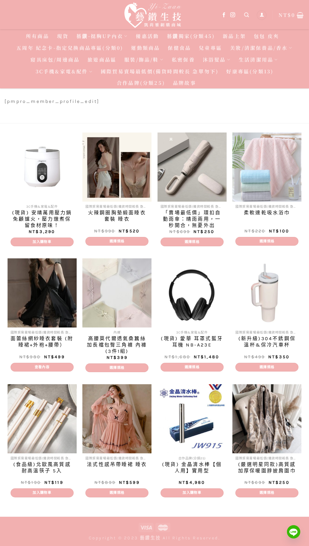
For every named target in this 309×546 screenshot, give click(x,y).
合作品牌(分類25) (141, 82)
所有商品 (37, 36)
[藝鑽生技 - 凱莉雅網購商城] (154, 15)
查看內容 (42, 367)
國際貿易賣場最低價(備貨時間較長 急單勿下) (159, 71)
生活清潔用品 (256, 59)
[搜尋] (247, 15)
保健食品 (179, 47)
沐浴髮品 (214, 59)
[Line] (293, 531)
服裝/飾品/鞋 (141, 59)
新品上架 (234, 36)
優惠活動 (147, 36)
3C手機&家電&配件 (62, 71)
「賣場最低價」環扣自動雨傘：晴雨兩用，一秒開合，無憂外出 (192, 219)
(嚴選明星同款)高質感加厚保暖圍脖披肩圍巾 (267, 467)
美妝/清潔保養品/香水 (259, 47)
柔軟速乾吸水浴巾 (267, 213)
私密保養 (183, 59)
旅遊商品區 (102, 59)
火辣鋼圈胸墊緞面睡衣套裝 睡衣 (117, 216)
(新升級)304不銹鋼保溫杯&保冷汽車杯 (267, 342)
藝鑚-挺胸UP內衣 (99, 36)
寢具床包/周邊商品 (55, 59)
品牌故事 (184, 82)
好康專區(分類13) (249, 71)
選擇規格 (117, 241)
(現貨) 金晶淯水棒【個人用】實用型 (192, 467)
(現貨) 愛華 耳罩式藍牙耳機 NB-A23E (192, 342)
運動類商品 (145, 47)
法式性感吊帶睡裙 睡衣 (117, 464)
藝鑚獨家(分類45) (191, 36)
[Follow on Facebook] (224, 15)
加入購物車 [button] (42, 242)
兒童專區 (210, 47)
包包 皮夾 (266, 36)
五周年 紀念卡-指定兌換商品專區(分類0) (69, 47)
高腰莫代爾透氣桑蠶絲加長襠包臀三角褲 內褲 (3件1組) (117, 345)
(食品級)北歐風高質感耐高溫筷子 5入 (42, 467)
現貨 (62, 36)
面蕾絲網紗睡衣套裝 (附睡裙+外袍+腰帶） (42, 342)
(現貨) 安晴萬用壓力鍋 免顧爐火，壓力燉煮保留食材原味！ (42, 219)
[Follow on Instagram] (233, 15)
